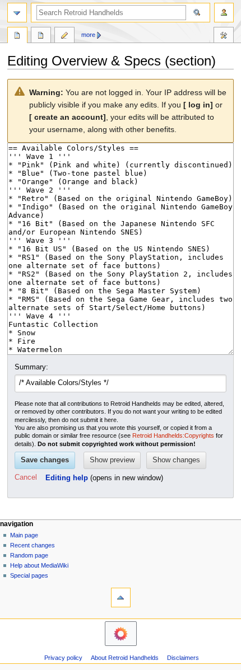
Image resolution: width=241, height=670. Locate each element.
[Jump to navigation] (17, 12)
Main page (24, 535)
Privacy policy (63, 657)
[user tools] (224, 12)
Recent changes (32, 545)
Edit (64, 36)
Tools (223, 36)
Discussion (40, 36)
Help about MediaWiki (39, 565)
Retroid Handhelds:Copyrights (173, 435)
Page (17, 36)
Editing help (66, 478)
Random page (29, 555)
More (88, 34)
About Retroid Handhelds (125, 657)
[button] (25, 478)
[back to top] (121, 597)
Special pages (29, 575)
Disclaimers (183, 657)
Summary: (31, 367)
